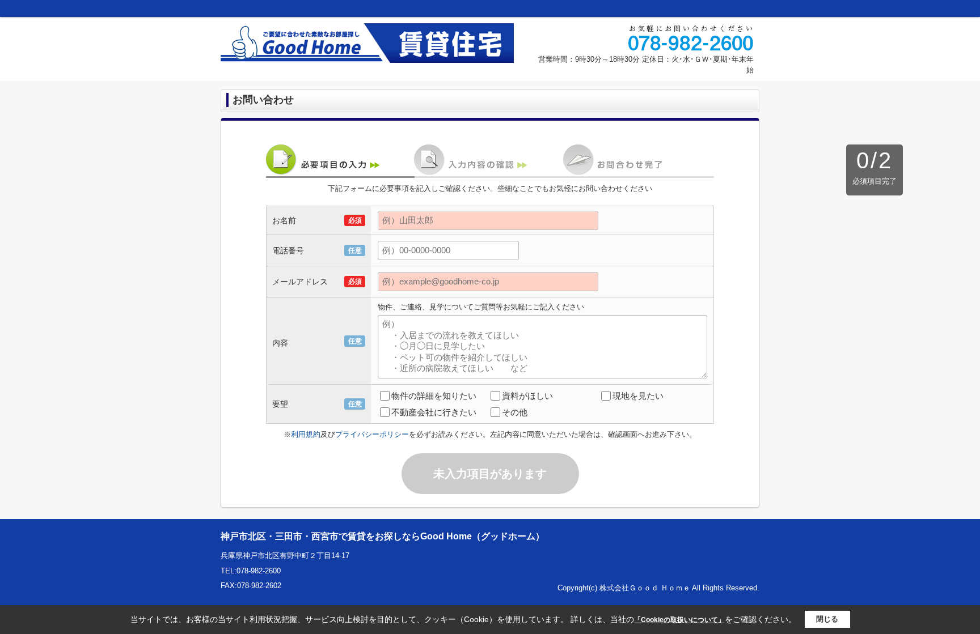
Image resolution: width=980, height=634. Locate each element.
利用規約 (305, 434)
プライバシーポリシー (372, 434)
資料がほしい (527, 396)
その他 (514, 412)
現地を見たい (638, 396)
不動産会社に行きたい (433, 412)
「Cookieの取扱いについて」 (679, 620)
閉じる (827, 619)
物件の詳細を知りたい (433, 396)
